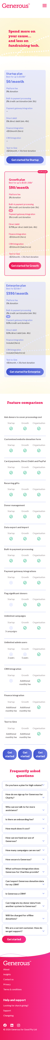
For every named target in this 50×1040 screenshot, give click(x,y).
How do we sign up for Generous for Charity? (24, 796)
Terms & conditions (12, 989)
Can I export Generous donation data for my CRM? (25, 883)
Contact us (8, 979)
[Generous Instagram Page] (18, 1025)
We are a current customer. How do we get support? (24, 929)
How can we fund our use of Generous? (20, 839)
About (6, 969)
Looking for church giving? (15, 1005)
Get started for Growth (25, 265)
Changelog (8, 1015)
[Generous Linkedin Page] (11, 1025)
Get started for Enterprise (25, 371)
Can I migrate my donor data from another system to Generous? (23, 904)
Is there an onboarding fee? (20, 819)
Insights (7, 974)
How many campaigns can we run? (23, 850)
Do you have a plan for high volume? (24, 785)
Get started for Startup (25, 159)
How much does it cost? (18, 828)
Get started (9, 754)
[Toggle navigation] (44, 6)
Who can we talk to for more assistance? (20, 808)
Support (7, 1010)
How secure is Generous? (19, 859)
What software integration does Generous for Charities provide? (22, 870)
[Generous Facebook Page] (5, 1025)
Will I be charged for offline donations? (19, 917)
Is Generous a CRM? (16, 893)
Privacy (7, 984)
